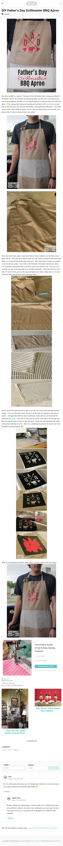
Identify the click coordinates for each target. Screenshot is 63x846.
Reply (7, 791)
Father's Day (11, 683)
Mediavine (57, 841)
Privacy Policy (35, 841)
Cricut (6, 683)
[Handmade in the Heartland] (31, 3)
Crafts (3, 683)
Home (3, 685)
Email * (31, 765)
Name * (7, 765)
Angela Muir (6, 678)
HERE (13, 418)
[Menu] (2, 3)
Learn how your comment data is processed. (42, 828)
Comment (6, 747)
